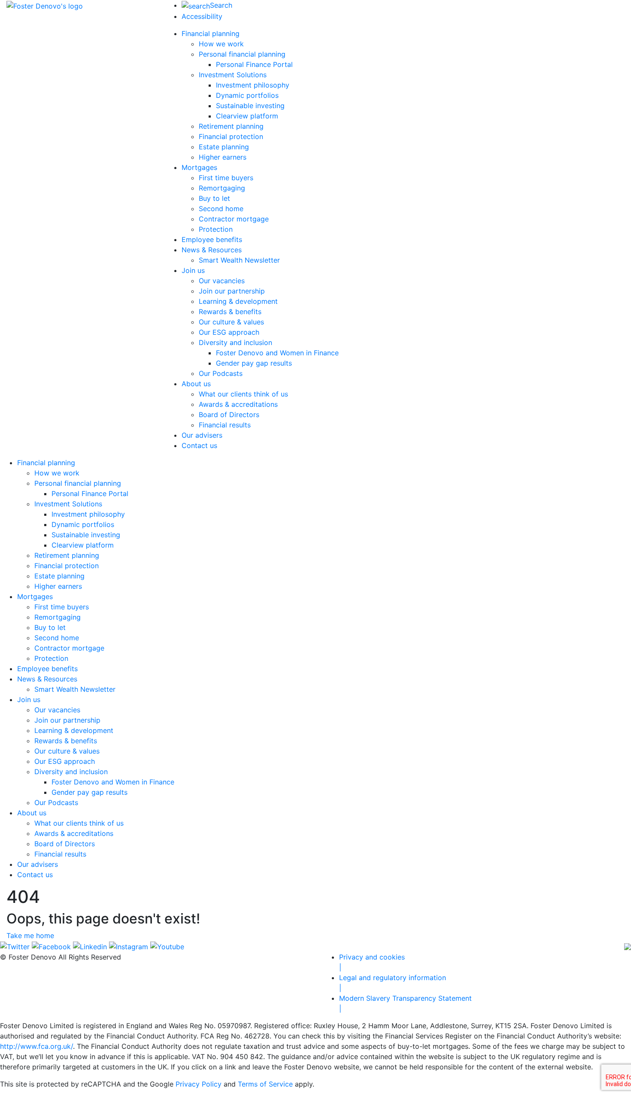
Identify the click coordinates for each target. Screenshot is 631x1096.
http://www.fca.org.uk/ (36, 1046)
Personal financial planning (242, 54)
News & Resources (212, 249)
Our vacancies (222, 280)
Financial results (225, 425)
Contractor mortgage (234, 219)
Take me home (30, 935)
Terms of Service (265, 1084)
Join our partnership (232, 291)
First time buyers (226, 177)
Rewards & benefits (230, 311)
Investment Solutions (233, 74)
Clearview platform (247, 116)
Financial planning (211, 33)
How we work (221, 43)
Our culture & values (231, 322)
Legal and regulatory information (392, 982)
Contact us (199, 445)
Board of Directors (229, 414)
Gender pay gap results (254, 363)
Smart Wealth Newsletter (239, 260)
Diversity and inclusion (235, 342)
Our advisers (202, 435)
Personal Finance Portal (254, 64)
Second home (221, 208)
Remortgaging (222, 188)
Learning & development (238, 301)
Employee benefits (212, 239)
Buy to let (214, 198)
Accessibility (202, 16)
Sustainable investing (250, 105)
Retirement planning (231, 126)
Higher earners (222, 157)
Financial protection (231, 136)
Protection (216, 229)
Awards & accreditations (238, 404)
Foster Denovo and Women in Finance (277, 352)
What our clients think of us (243, 394)
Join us (193, 270)
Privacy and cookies (372, 962)
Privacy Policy (198, 1084)
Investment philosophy (252, 85)
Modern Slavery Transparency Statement (405, 1003)
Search (221, 5)
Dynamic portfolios (247, 95)
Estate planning (224, 146)
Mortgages (199, 167)
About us (196, 383)
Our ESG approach (229, 332)
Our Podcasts (221, 373)
